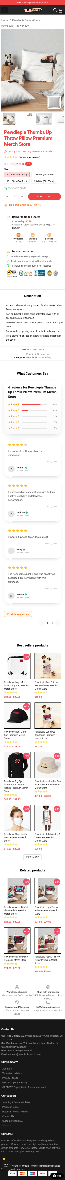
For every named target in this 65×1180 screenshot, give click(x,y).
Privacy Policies (10, 1078)
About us (7, 1068)
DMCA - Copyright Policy (14, 1082)
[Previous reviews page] (42, 623)
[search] (55, 10)
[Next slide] (58, 70)
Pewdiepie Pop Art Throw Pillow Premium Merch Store (47, 960)
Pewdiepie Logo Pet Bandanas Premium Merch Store (44, 735)
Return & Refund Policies (15, 1111)
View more (32, 857)
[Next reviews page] (58, 623)
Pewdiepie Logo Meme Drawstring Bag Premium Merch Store (17, 685)
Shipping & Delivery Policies (16, 1102)
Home (4, 20)
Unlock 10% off (7, 1165)
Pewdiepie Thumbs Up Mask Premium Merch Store (15, 837)
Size (6, 169)
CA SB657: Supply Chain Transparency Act (24, 1087)
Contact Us (8, 1116)
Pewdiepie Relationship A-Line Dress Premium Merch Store (47, 837)
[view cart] (60, 10)
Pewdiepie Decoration (25, 20)
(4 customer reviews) (29, 157)
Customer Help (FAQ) (13, 1121)
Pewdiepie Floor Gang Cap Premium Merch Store (15, 735)
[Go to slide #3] (44, 119)
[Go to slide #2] (27, 119)
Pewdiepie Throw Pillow (15, 25)
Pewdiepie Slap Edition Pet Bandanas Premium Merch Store (46, 685)
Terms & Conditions (12, 1073)
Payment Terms (10, 1107)
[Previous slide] (6, 70)
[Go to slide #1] (9, 119)
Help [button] (59, 1176)
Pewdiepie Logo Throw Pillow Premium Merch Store (46, 910)
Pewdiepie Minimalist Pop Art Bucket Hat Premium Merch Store (47, 784)
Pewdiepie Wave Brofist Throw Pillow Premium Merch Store (16, 910)
